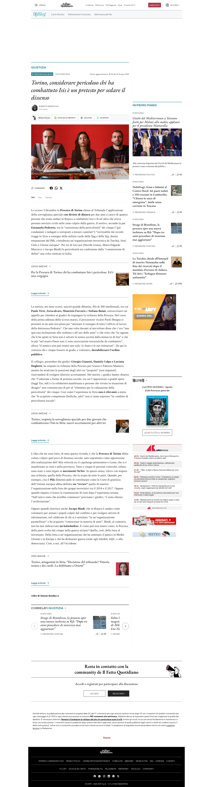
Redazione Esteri (142, 284)
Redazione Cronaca (144, 212)
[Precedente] (34, 626)
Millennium (99, 5)
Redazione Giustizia (51, 634)
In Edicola (89, 5)
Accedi (94, 693)
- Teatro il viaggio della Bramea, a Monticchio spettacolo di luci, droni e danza (154, 464)
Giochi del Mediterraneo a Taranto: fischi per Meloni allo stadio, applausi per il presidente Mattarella (156, 122)
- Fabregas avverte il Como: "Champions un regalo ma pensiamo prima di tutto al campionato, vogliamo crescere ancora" (156, 479)
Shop (120, 5)
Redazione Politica (144, 175)
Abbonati (154, 5)
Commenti (40, 188)
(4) (181, 212)
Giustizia (38, 67)
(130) (180, 284)
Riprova (106, 737)
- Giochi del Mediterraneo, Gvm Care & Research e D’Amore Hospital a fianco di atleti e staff (156, 457)
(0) (105, 634)
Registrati (118, 693)
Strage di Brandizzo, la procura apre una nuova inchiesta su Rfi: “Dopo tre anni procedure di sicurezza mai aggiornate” (63, 623)
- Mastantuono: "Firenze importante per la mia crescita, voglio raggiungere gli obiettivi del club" (154, 487)
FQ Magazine (111, 5)
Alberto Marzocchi (49, 106)
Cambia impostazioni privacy (96, 761)
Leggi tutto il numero (157, 432)
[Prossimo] (125, 626)
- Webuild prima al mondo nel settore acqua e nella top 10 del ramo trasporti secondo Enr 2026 (156, 501)
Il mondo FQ (129, 5)
